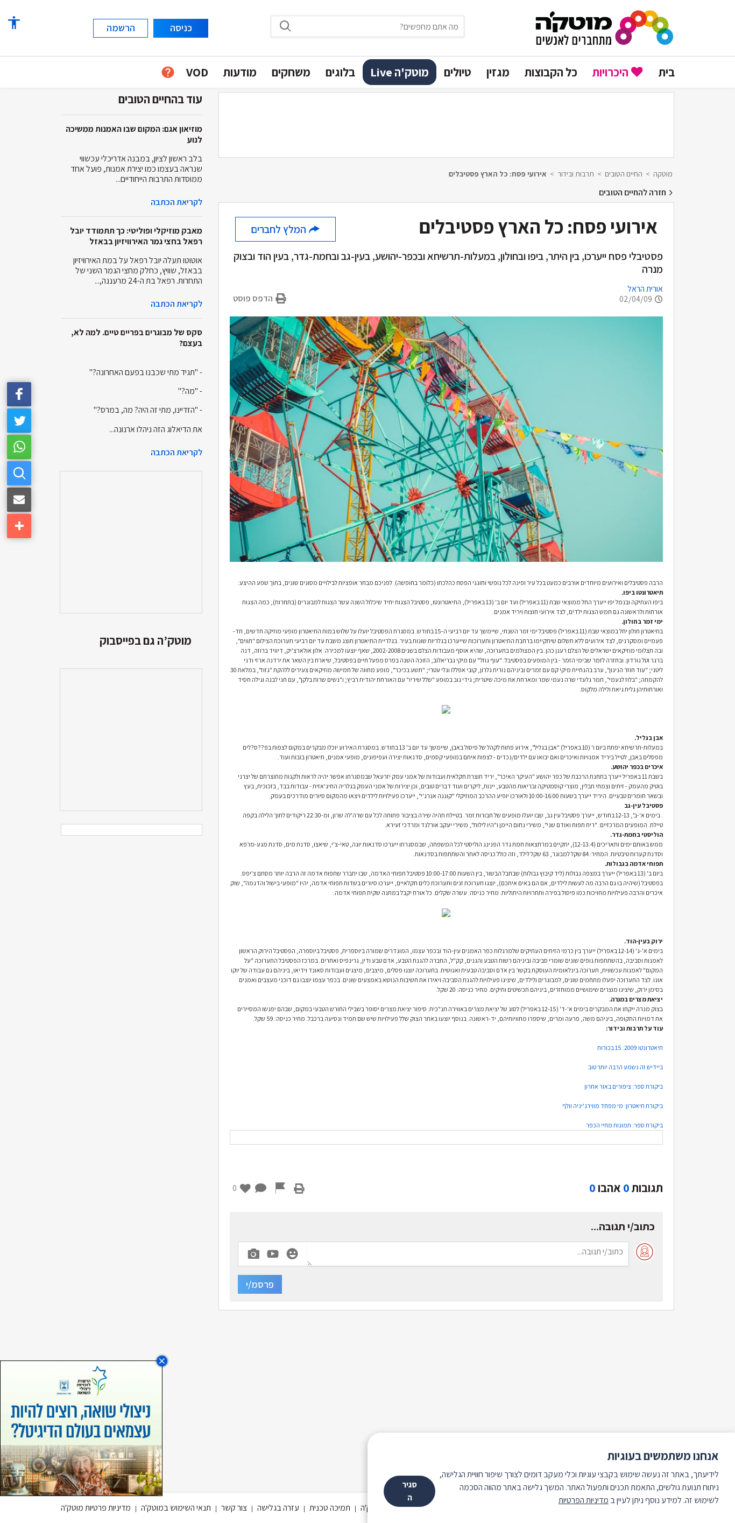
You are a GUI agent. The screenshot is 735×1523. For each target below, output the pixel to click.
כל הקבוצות (551, 72)
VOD (197, 72)
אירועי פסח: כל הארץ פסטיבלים (498, 174)
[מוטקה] (604, 27)
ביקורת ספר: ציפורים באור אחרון (623, 1086)
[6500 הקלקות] (81, 1427)
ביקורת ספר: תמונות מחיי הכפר (624, 1125)
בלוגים (340, 72)
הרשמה (121, 28)
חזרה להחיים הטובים (633, 192)
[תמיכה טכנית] (168, 72)
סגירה (409, 1491)
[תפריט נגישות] (13, 23)
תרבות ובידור (575, 174)
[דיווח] (280, 1188)
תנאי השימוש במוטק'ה (176, 1507)
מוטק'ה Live (399, 72)
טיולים (457, 72)
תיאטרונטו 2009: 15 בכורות (630, 1047)
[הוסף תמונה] (253, 1251)
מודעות (240, 72)
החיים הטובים (623, 174)
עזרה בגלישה (278, 1507)
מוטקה (663, 174)
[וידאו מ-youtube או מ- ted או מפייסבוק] (272, 1253)
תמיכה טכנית (329, 1507)
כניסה (181, 28)
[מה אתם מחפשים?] (285, 26)
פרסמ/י (260, 1284)
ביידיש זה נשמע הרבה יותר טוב (625, 1067)
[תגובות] (261, 1188)
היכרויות (610, 72)
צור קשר (234, 1507)
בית (667, 72)
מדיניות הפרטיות (584, 1500)
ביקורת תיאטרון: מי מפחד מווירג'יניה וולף (612, 1106)
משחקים (291, 72)
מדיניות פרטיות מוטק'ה (96, 1507)
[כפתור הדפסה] (299, 1188)
